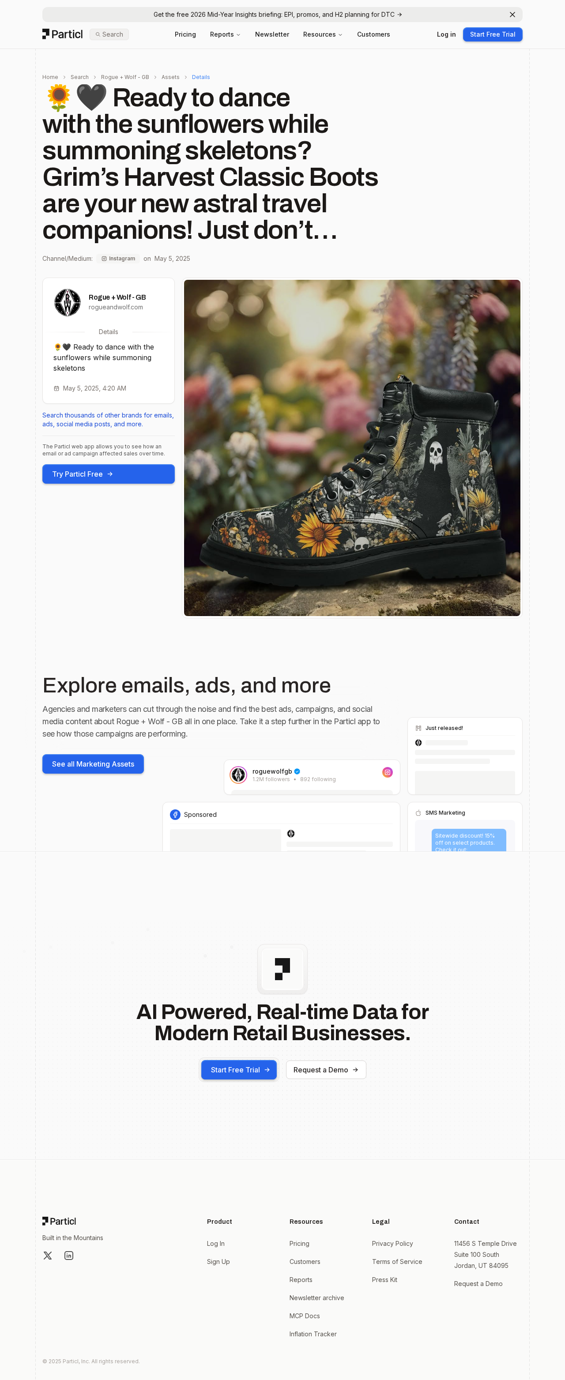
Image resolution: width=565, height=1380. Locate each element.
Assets (171, 77)
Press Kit (384, 1279)
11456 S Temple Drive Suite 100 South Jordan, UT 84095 (485, 1254)
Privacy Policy (392, 1243)
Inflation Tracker (313, 1334)
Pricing (185, 34)
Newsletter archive (317, 1297)
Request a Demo (321, 1069)
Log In (216, 1243)
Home (50, 77)
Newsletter (272, 34)
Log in (446, 34)
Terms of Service (397, 1261)
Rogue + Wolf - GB (125, 77)
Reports (222, 34)
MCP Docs (305, 1316)
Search (80, 77)
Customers (373, 34)
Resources (319, 34)
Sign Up (218, 1261)
